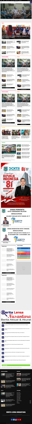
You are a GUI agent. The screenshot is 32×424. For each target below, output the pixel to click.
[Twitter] (14, 420)
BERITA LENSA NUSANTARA (16, 412)
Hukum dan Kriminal (5, 56)
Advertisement (16, 0)
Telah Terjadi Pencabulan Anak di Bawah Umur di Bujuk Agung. (11, 260)
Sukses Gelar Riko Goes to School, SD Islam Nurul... (10, 84)
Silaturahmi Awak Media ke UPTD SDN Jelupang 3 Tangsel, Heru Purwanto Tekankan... (25, 137)
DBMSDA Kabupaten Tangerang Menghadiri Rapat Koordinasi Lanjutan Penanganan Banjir (26, 157)
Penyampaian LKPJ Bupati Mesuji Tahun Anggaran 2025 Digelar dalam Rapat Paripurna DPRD (26, 149)
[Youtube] (20, 420)
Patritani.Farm (4, 365)
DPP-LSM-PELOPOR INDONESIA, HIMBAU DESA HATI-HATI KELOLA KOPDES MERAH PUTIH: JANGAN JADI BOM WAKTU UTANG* (10, 386)
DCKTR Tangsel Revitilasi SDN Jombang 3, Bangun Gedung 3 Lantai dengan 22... (25, 42)
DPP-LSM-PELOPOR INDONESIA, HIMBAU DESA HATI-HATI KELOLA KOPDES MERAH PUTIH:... (11, 80)
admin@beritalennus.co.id (17, 417)
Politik (18, 56)
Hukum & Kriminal (19, 400)
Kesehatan (3, 127)
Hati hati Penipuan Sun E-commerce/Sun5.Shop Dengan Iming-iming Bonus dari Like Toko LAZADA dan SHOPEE (11, 255)
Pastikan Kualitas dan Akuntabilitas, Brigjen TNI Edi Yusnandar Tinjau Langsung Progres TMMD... (16, 137)
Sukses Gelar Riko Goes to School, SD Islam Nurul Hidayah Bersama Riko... (11, 52)
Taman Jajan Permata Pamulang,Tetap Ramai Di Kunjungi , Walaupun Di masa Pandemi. (10, 264)
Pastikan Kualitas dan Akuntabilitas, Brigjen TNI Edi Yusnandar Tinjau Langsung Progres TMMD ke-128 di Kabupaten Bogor (26, 379)
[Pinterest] (18, 420)
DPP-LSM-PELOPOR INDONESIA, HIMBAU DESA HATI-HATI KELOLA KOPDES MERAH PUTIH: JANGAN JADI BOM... (25, 47)
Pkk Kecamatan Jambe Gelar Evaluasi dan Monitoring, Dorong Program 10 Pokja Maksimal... (26, 145)
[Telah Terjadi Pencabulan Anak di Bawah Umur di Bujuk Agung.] (4, 260)
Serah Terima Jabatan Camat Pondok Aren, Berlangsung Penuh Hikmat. (11, 270)
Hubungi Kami (19, 0)
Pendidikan (3, 142)
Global (17, 397)
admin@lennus (4, 158)
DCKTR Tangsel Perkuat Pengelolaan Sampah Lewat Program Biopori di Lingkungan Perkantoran (11, 47)
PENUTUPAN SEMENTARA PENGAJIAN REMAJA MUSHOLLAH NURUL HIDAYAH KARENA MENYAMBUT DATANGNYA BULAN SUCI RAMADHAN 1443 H (10, 250)
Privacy (13, 0)
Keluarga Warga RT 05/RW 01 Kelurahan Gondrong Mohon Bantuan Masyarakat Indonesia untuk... (25, 52)
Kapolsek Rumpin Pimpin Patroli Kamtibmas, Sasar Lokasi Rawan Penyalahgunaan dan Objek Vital (17, 356)
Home (17, 398)
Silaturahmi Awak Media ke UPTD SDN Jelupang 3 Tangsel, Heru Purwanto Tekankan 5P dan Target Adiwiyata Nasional (26, 384)
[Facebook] (12, 420)
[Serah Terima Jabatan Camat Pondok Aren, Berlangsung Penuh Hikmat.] (4, 270)
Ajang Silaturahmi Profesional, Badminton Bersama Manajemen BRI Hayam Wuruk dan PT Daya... (26, 153)
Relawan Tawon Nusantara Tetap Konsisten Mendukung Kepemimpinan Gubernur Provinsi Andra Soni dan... (11, 42)
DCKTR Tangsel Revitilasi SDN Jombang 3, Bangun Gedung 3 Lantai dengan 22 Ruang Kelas (16, 11)
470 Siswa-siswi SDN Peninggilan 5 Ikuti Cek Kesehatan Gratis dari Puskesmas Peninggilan (15, 36)
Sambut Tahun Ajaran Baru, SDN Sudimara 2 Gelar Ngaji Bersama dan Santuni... (15, 352)
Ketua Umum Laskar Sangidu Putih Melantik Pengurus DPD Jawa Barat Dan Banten (15, 360)
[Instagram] (16, 420)
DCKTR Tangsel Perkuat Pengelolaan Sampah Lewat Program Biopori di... (10, 75)
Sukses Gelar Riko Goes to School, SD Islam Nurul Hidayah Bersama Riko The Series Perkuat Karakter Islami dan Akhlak (8, 156)
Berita (16, 9)
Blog (11, 0)
